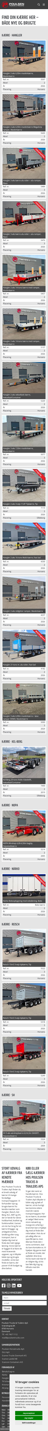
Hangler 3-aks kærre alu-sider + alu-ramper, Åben (22, 182)
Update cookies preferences (8, 1429)
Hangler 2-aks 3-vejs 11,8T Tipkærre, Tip (20, 504)
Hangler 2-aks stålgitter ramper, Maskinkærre (23, 611)
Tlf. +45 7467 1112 (9, 1334)
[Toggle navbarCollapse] (43, 4)
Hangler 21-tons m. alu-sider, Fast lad (19, 664)
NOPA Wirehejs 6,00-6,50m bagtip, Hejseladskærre (18, 844)
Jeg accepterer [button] (29, 1413)
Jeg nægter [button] (28, 1418)
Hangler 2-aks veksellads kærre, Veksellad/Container (17, 396)
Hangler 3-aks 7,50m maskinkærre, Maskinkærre (18, 449)
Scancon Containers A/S (12, 1362)
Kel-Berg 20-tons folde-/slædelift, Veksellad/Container (17, 781)
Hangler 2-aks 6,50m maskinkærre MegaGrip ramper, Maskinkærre (22, 128)
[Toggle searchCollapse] (38, 4)
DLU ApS (6, 1352)
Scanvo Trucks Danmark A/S (14, 1355)
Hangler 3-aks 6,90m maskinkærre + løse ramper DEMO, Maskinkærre (20, 717)
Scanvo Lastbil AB (9, 1359)
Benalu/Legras (8, 1371)
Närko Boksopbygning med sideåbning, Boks (22, 901)
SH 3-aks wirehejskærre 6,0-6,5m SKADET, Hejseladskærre (21, 1134)
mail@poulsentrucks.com (13, 1337)
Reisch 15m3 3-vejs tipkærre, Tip (17, 964)
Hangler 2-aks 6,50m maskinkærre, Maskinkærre (18, 74)
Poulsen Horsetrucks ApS (13, 1349)
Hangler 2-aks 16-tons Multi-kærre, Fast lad (22, 557)
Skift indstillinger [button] (29, 1423)
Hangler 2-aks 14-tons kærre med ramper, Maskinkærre (21, 289)
